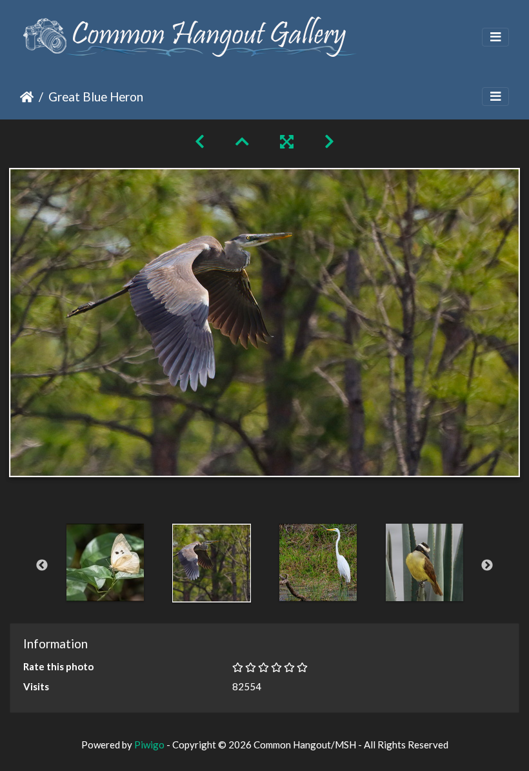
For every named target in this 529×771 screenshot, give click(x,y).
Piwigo (149, 744)
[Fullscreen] (286, 141)
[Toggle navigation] (495, 37)
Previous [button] (41, 565)
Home (27, 97)
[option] (105, 562)
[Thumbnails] (242, 141)
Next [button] (487, 565)
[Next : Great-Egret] (329, 141)
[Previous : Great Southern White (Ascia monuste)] (199, 141)
